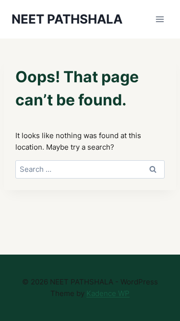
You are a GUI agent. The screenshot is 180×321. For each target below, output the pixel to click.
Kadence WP (108, 293)
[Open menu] (159, 19)
